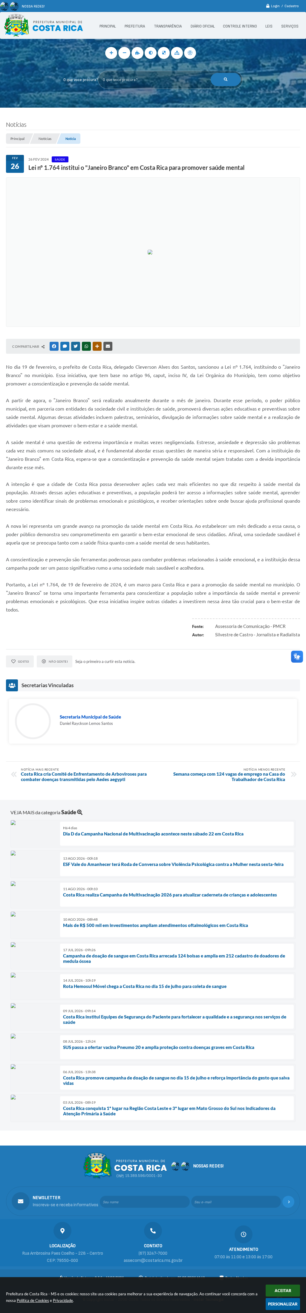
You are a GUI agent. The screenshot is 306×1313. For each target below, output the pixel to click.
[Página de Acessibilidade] (190, 53)
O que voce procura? (80, 79)
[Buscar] (226, 79)
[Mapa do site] (177, 53)
